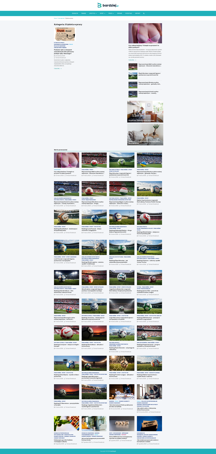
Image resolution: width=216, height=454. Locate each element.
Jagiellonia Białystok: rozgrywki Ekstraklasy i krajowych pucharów (120, 290)
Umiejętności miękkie (60, 47)
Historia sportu (59, 199)
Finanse (83, 13)
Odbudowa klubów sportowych (118, 344)
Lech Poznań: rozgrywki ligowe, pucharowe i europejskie (64, 259)
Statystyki (97, 226)
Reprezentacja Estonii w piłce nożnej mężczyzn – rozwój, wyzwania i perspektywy (148, 93)
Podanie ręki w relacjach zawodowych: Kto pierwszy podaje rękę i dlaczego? (64, 51)
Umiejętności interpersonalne (146, 438)
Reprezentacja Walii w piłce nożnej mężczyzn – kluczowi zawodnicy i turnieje (150, 65)
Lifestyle (92, 13)
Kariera (111, 401)
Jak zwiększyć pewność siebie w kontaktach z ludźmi (147, 440)
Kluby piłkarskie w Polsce (145, 228)
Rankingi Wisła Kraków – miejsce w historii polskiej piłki (148, 232)
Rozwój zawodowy (114, 403)
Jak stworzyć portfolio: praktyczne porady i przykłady (121, 405)
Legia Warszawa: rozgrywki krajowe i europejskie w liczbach (121, 318)
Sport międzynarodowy (89, 199)
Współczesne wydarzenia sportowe (120, 199)
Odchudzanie (117, 433)
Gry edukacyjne (59, 434)
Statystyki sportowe (100, 374)
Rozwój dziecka (59, 436)
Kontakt (137, 13)
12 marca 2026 (59, 175)
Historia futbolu (114, 169)
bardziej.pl (113, 451)
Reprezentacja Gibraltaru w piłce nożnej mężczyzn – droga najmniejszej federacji (92, 203)
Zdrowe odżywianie (115, 434)
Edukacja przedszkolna (61, 433)
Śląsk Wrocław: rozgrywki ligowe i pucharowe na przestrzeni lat (150, 74)
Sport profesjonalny (143, 288)
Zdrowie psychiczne (143, 406)
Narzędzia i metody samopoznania (147, 434)
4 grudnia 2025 (142, 444)
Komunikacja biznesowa (61, 44)
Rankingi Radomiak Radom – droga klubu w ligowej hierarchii (120, 231)
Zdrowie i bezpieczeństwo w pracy (147, 404)
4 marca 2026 (87, 175)
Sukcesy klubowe (154, 372)
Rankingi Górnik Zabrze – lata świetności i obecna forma (63, 291)
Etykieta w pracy (59, 42)
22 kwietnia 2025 (60, 56)
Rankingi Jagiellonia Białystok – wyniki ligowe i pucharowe (92, 405)
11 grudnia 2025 (87, 442)
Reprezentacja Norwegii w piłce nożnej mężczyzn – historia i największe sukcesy (64, 319)
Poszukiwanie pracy (88, 434)
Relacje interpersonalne (149, 401)
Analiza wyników (142, 342)
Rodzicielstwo (68, 434)
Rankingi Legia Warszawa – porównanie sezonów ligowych (92, 377)
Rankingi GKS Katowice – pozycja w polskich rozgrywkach (148, 318)
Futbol (139, 287)
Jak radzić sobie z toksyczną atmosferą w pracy (146, 409)
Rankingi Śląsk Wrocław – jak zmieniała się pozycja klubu (118, 261)
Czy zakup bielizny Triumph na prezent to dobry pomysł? (64, 172)
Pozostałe (128, 13)
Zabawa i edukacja (70, 436)
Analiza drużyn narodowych (62, 198)
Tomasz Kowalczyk (60, 57)
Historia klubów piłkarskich (118, 226)
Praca (110, 13)
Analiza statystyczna (116, 257)
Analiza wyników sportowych (90, 257)
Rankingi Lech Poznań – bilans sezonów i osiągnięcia (91, 229)
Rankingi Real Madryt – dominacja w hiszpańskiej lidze (65, 229)
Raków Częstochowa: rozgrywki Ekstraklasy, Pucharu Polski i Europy (149, 201)
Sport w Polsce (114, 171)
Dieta (110, 433)
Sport (102, 13)
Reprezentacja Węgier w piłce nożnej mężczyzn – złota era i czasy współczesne (121, 203)
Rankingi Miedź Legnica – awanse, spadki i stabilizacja (93, 263)
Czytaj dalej (57, 68)
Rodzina (139, 436)
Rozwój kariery (86, 436)
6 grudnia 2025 (115, 440)
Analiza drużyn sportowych (145, 257)
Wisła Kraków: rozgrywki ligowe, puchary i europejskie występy (92, 290)
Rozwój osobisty (124, 401)
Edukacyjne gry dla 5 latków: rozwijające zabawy (63, 440)
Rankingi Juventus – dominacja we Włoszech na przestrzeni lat (93, 318)
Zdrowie (119, 13)
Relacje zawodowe (59, 46)
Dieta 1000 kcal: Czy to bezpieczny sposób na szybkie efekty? (120, 437)
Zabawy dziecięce (59, 438)
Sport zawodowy (71, 257)
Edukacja (75, 13)
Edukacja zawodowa (88, 433)
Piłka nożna (85, 169)
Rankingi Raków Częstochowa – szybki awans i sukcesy (147, 375)
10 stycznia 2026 (115, 409)
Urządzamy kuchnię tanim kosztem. (142, 120)
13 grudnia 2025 (59, 444)
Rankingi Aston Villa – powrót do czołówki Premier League (147, 291)
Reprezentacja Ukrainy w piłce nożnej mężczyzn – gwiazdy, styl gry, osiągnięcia (149, 84)
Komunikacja (141, 433)
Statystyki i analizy (155, 315)
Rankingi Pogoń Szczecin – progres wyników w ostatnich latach (148, 345)
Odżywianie (125, 433)
